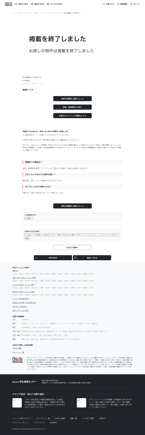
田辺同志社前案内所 (75, 331)
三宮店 (65, 335)
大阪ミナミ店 (36, 335)
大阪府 (79, 274)
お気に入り (110, 4)
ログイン (136, 4)
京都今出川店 (39, 331)
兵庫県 (72, 274)
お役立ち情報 (16, 348)
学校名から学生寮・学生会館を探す (24, 303)
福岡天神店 (25, 339)
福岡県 (85, 274)
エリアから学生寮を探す (20, 299)
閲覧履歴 (123, 4)
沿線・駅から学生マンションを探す (24, 278)
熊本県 (91, 274)
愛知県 (53, 274)
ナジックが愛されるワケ (21, 418)
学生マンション (55, 13)
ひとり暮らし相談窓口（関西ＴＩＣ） (96, 331)
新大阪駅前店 (26, 335)
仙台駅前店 (25, 319)
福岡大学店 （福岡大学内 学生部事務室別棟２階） (48, 339)
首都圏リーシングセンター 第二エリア (35, 323)
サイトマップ (39, 422)
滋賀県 (60, 274)
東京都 (27, 274)
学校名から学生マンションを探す (23, 292)
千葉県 (41, 274)
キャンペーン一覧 (18, 352)
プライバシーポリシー (20, 422)
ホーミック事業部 (61, 331)
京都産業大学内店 (27, 331)
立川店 (87, 323)
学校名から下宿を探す (19, 306)
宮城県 (21, 274)
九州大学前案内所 (73, 339)
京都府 (66, 274)
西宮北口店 (57, 335)
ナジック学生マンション (20, 13)
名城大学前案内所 (44, 327)
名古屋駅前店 (26, 327)
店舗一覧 (73, 418)
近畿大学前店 (47, 335)
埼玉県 (47, 274)
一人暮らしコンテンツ (39, 13)
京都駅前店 (49, 331)
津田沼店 (94, 323)
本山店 (34, 327)
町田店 (81, 323)
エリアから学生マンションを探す (23, 285)
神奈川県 (34, 274)
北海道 (14, 274)
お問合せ (102, 418)
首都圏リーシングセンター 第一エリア (63, 323)
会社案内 (53, 422)
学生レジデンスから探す (20, 310)
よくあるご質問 (88, 418)
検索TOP (15, 271)
